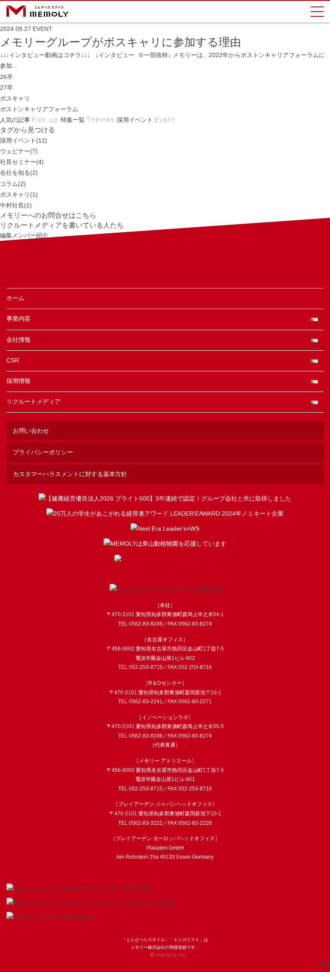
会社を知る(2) (19, 172)
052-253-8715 (145, 667)
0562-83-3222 (145, 823)
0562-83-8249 (145, 624)
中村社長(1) (16, 205)
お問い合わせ (31, 430)
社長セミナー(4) (22, 161)
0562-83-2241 (145, 702)
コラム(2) (13, 183)
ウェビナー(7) (19, 151)
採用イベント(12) (23, 140)
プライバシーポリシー (43, 452)
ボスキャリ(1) (19, 194)
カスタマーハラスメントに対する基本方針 (70, 474)
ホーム (15, 298)
